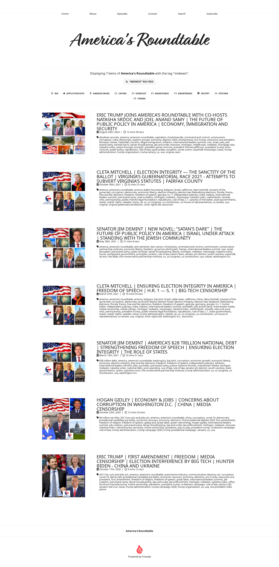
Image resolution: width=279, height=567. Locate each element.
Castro (122, 93)
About (92, 13)
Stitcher (223, 93)
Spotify (205, 93)
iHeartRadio (185, 93)
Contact (152, 13)
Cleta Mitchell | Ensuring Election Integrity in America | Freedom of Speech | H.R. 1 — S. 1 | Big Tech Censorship (166, 288)
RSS (56, 93)
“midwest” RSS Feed (141, 81)
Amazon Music (101, 93)
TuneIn (141, 98)
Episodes (122, 13)
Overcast (141, 93)
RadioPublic (162, 93)
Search (182, 13)
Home (65, 13)
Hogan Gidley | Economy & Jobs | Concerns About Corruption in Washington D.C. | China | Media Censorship (158, 404)
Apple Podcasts (75, 93)
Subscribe (212, 13)
